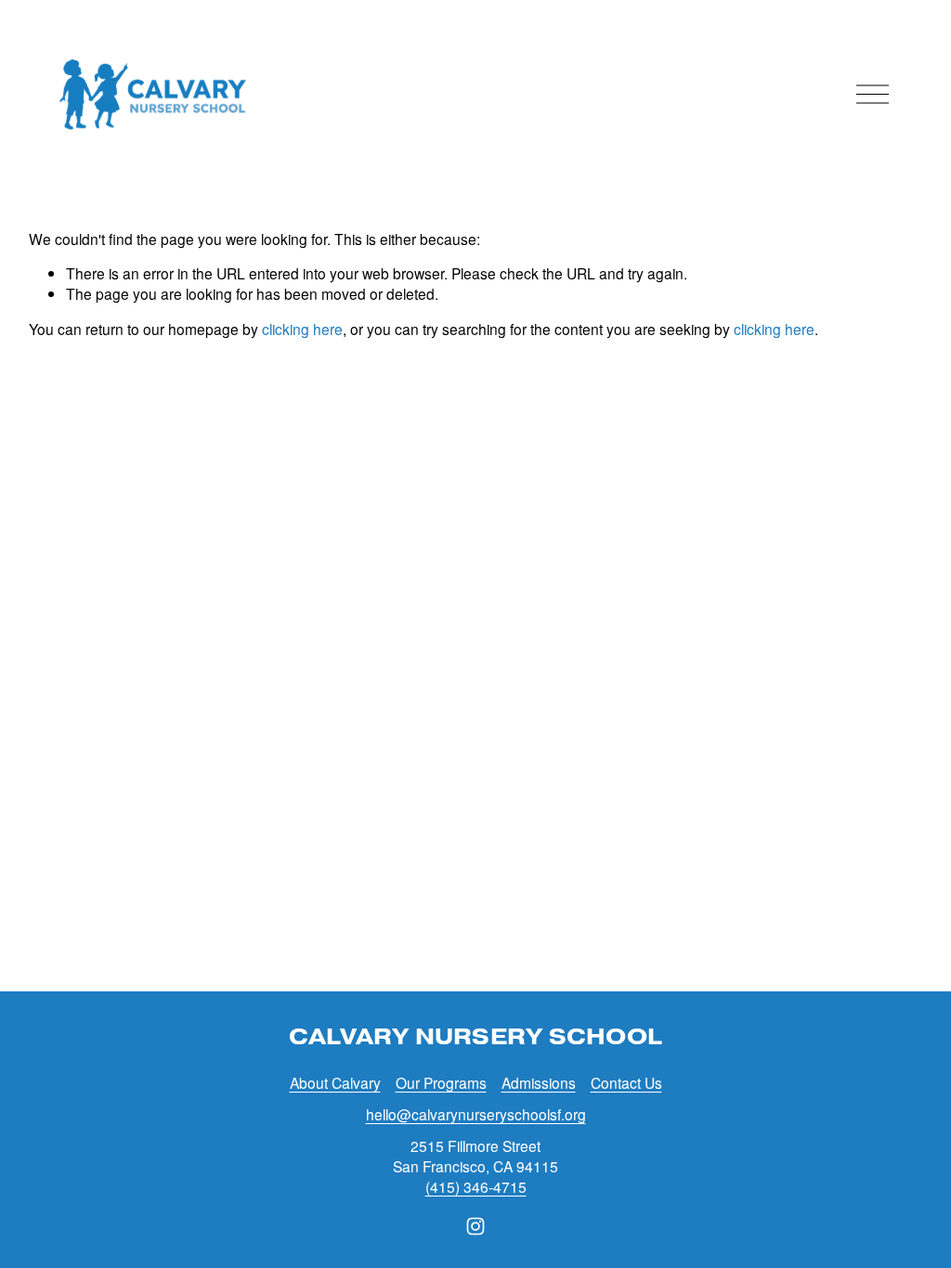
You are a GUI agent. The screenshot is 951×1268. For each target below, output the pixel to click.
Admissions (539, 1083)
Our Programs (441, 1083)
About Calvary (335, 1083)
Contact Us (626, 1083)
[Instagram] (475, 1226)
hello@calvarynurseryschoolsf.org (476, 1114)
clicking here (302, 328)
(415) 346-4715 (476, 1187)
